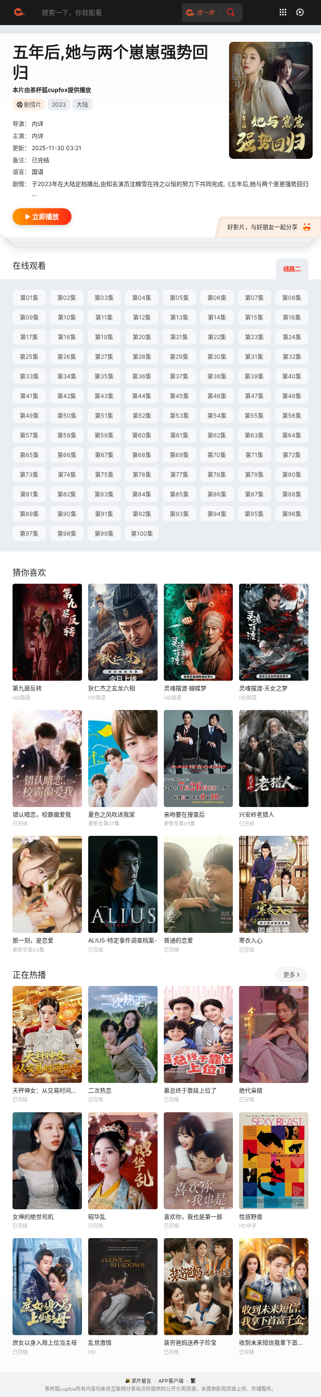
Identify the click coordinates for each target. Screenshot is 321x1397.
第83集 (104, 494)
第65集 (29, 454)
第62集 (216, 435)
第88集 (291, 494)
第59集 (104, 435)
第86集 (217, 494)
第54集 (217, 415)
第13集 (179, 317)
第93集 (179, 513)
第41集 (29, 395)
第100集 (142, 533)
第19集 (104, 336)
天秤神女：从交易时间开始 (47, 1090)
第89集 (29, 513)
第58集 (66, 435)
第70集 (216, 454)
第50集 (66, 415)
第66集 (66, 454)
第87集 (254, 494)
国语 (37, 171)
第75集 (104, 474)
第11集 (104, 317)
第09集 (29, 317)
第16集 (292, 317)
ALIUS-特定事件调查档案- (122, 940)
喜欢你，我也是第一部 (193, 1216)
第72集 (292, 454)
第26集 (66, 356)
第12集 (142, 317)
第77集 (179, 474)
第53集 (179, 415)
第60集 (141, 435)
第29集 (179, 356)
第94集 (217, 513)
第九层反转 (27, 688)
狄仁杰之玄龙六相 (111, 688)
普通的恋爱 (178, 940)
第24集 (292, 336)
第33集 (29, 376)
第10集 (67, 317)
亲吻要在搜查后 (184, 814)
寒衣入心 (250, 940)
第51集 (104, 415)
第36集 (141, 376)
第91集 (104, 513)
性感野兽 (250, 1216)
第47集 (254, 395)
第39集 (254, 376)
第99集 (104, 533)
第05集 (179, 297)
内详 (37, 123)
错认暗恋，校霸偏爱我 (42, 814)
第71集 (254, 454)
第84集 (141, 494)
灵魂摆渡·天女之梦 (263, 688)
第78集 (216, 474)
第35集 (104, 376)
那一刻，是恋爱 (33, 940)
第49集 (29, 415)
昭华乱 (97, 1216)
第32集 (292, 356)
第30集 (217, 356)
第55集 (254, 415)
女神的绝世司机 (33, 1216)
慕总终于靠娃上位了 (190, 1090)
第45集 (179, 395)
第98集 (66, 533)
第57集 (29, 435)
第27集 (104, 356)
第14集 (217, 317)
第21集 (179, 336)
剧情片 (32, 104)
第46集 (217, 395)
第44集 (141, 395)
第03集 (104, 297)
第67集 (104, 454)
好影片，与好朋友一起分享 (262, 226)
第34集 (66, 376)
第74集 (67, 474)
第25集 (29, 356)
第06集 (217, 297)
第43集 (104, 395)
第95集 (254, 513)
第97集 (29, 533)
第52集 (141, 415)
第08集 (291, 297)
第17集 (29, 336)
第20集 (141, 336)
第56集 (291, 415)
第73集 (29, 474)
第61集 (179, 435)
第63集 (254, 435)
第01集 (29, 297)
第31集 (254, 356)
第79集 (254, 474)
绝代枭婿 (250, 1090)
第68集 (141, 454)
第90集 (66, 513)
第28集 (141, 356)
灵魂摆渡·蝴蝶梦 (185, 688)
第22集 (217, 336)
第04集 (141, 297)
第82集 (66, 494)
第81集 (29, 494)
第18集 (67, 336)
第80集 (291, 474)
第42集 (66, 395)
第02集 (66, 297)
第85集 (179, 494)
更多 (289, 974)
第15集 (254, 317)
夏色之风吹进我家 (111, 814)
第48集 (291, 395)
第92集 (141, 513)
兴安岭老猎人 (256, 814)
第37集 (179, 376)
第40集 (291, 376)
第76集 (141, 474)
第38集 (217, 376)
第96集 (291, 513)
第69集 (179, 454)
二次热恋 (100, 1090)
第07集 (254, 297)
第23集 (254, 336)
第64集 (291, 435)
